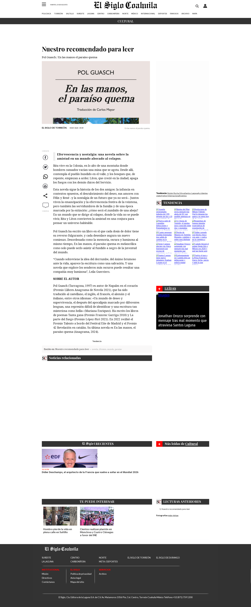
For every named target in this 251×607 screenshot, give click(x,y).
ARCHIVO (185, 14)
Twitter (46, 169)
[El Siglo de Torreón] (61, 555)
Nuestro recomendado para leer (72, 349)
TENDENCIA (172, 203)
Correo (45, 188)
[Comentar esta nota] (45, 205)
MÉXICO (134, 14)
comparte (45, 198)
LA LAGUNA (47, 561)
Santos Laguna (191, 193)
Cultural (125, 21)
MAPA (194, 14)
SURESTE (80, 14)
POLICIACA (46, 14)
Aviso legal (75, 578)
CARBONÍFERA (113, 14)
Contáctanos (48, 582)
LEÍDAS (170, 288)
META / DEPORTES (108, 561)
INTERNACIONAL (148, 14)
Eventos (183, 195)
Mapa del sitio (77, 582)
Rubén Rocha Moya (176, 193)
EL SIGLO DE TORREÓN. (54, 127)
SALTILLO (70, 14)
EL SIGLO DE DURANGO (168, 557)
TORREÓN (58, 14)
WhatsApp (45, 179)
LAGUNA (90, 14)
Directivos (47, 578)
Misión (45, 573)
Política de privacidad (81, 573)
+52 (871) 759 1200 (183, 597)
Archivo (103, 573)
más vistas (173, 515)
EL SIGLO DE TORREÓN (139, 557)
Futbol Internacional (170, 195)
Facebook (45, 160)
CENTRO (100, 14)
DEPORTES (162, 14)
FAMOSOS (174, 14)
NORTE (125, 14)
